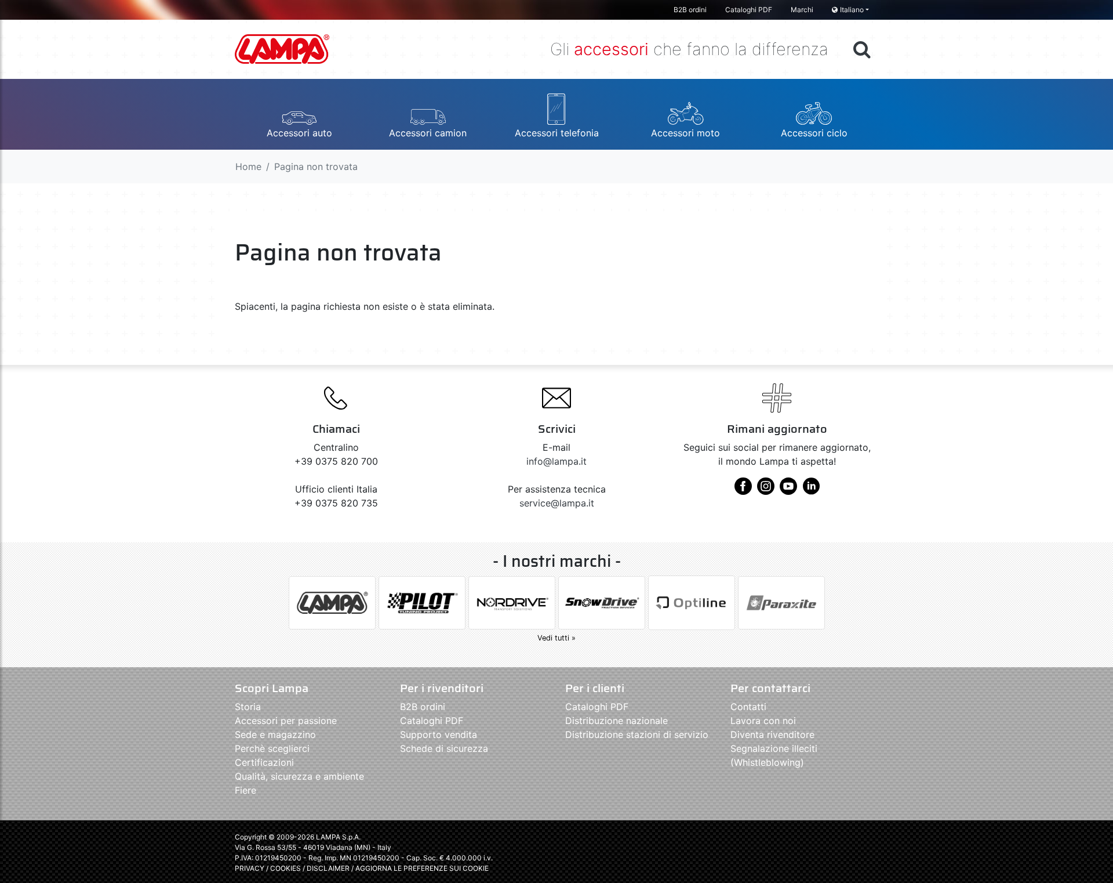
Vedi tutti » (556, 638)
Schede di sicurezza (444, 748)
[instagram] (765, 490)
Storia (248, 706)
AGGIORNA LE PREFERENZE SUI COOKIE (422, 868)
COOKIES (285, 868)
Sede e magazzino (275, 734)
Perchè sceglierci (272, 748)
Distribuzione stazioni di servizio (636, 734)
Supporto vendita (438, 734)
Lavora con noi (763, 720)
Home (248, 166)
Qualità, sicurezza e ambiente (299, 776)
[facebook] (743, 490)
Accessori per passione (286, 720)
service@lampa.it (556, 503)
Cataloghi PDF (748, 9)
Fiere (245, 790)
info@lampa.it (556, 461)
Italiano (852, 9)
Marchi (802, 9)
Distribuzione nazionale (616, 720)
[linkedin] (811, 490)
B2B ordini (690, 9)
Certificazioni (264, 762)
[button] (299, 114)
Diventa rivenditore (772, 734)
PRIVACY (249, 868)
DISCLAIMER (329, 868)
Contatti (748, 706)
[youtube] (788, 490)
